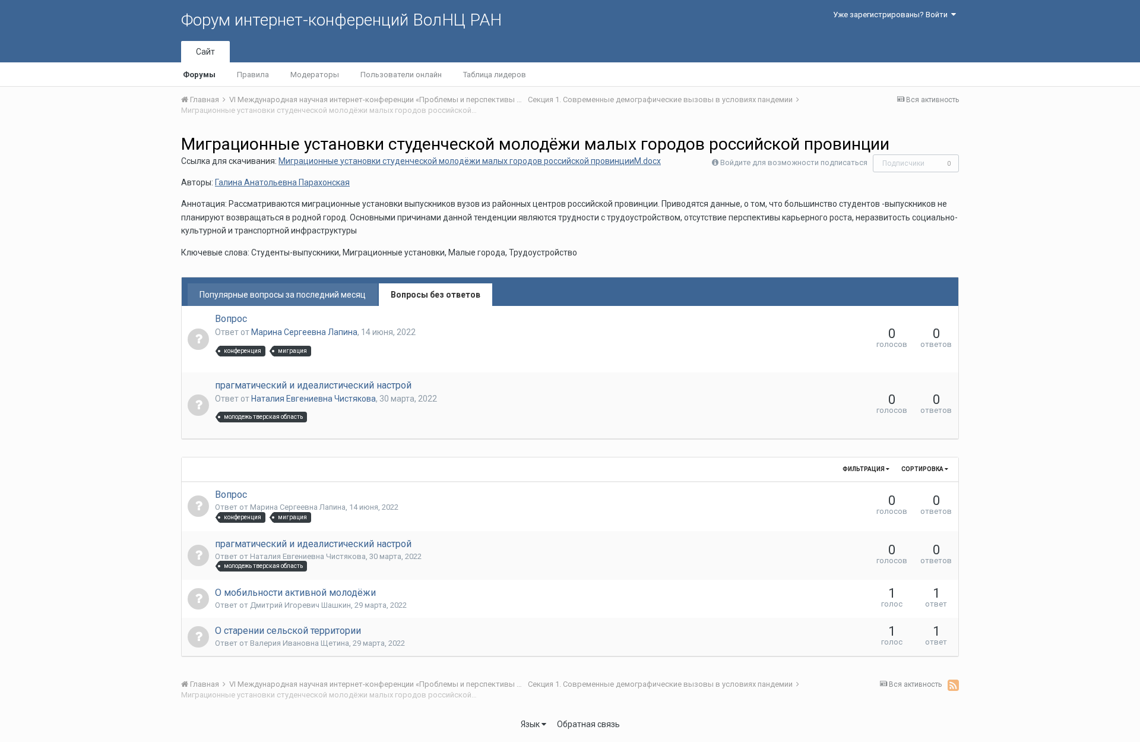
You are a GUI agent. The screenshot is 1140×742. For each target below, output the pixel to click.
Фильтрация (864, 469)
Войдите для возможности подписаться (793, 162)
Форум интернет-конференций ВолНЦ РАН (341, 20)
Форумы (199, 74)
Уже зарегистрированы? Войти (892, 14)
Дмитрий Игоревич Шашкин (300, 605)
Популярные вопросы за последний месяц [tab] (283, 294)
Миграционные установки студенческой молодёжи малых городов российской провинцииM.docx (469, 161)
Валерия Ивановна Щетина (299, 643)
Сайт (205, 51)
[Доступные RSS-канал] (953, 685)
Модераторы (314, 74)
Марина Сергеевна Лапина (304, 332)
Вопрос (231, 318)
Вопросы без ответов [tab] (435, 294)
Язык (531, 724)
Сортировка (923, 469)
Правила (253, 74)
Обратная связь (588, 724)
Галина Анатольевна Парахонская (282, 182)
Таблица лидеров (494, 74)
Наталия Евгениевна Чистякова (313, 398)
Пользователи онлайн (401, 74)
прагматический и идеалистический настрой (313, 385)
